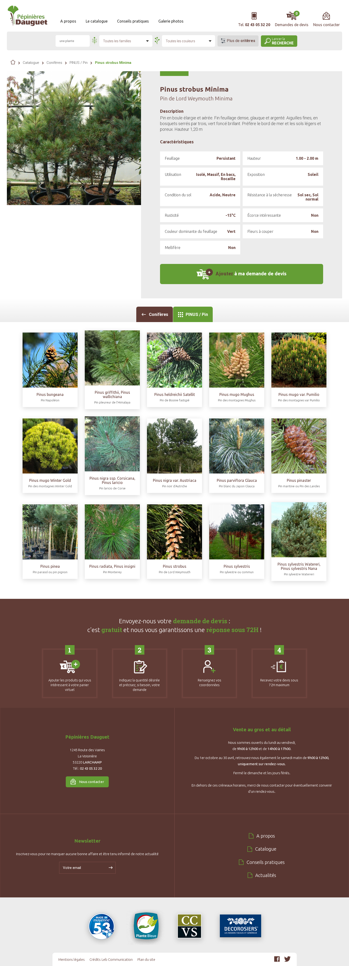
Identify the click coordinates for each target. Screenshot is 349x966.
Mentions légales (71, 959)
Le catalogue (97, 21)
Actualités (265, 875)
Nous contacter (91, 782)
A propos (68, 21)
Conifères (54, 63)
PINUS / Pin (79, 63)
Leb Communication (117, 959)
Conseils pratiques (133, 21)
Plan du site (146, 959)
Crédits (95, 959)
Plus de (241, 40)
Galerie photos (171, 21)
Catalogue (31, 63)
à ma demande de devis (251, 273)
